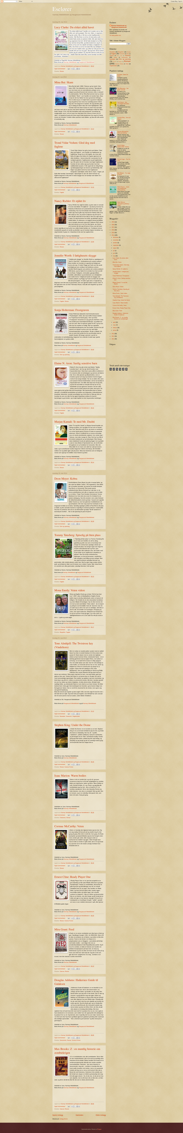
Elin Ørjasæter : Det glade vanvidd (122, 89)
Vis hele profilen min (115, 35)
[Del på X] (75, 69)
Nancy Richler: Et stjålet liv (70, 201)
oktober (115, 242)
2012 (113, 336)
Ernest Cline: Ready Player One (72, 877)
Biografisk (62, 632)
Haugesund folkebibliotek (71, 703)
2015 (113, 232)
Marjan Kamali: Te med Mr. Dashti (74, 421)
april (114, 322)
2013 (113, 333)
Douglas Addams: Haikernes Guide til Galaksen (120, 314)
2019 (113, 222)
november (116, 240)
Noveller (114, 61)
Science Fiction (69, 767)
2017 (113, 227)
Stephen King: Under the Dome (72, 725)
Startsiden (79, 1115)
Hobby (115, 57)
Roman (62, 71)
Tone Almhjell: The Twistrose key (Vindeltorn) (120, 296)
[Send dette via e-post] (72, 69)
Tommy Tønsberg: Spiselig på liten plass (77, 535)
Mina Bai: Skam (63, 82)
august (115, 248)
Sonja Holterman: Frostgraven (71, 310)
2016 (113, 230)
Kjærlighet (112, 59)
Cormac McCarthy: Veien (69, 826)
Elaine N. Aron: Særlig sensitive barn (75, 363)
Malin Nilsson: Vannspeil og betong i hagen (123, 203)
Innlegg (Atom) (63, 1119)
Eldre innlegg (101, 1115)
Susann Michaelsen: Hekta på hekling (123, 132)
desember (116, 237)
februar (115, 327)
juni (114, 253)
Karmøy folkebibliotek (89, 703)
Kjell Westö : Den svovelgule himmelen (123, 103)
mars (114, 325)
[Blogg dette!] (74, 69)
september (116, 245)
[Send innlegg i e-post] (68, 68)
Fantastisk (69, 716)
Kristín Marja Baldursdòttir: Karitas (123, 146)
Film (128, 53)
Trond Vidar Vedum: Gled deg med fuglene (121, 265)
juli (114, 250)
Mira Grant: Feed (64, 929)
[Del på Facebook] (77, 69)
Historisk (128, 55)
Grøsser (62, 971)
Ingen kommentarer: (60, 68)
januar (115, 330)
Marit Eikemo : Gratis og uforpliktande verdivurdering (123, 188)
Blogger (99, 1129)
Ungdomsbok (76, 716)
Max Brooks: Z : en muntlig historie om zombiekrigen (120, 318)
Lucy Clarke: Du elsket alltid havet (74, 27)
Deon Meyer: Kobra (65, 478)
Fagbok (62, 192)
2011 (113, 339)
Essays (129, 52)
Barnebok (62, 716)
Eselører (62, 9)
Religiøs (120, 61)
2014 (113, 235)
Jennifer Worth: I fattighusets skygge (75, 255)
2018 (113, 224)
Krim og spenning (64, 354)
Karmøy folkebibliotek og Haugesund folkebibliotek (119, 26)
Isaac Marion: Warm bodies (70, 775)
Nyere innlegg (57, 1115)
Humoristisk (63, 1040)
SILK (127, 64)
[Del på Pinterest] (79, 69)
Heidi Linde (119, 55)
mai (114, 256)
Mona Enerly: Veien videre (69, 590)
